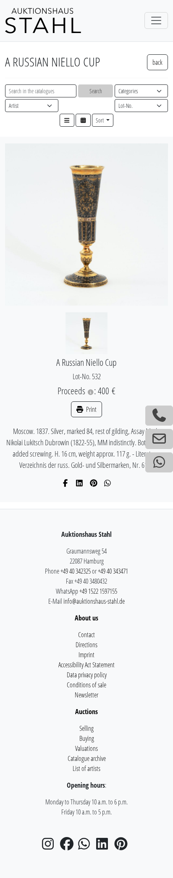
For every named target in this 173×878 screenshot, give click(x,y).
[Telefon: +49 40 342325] (159, 416)
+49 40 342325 (75, 571)
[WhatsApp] (108, 483)
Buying (86, 738)
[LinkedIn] (79, 483)
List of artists (86, 768)
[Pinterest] (94, 483)
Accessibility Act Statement (86, 664)
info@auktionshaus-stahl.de (94, 601)
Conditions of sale (86, 684)
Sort (100, 120)
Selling (86, 728)
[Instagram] (50, 846)
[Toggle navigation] (156, 20)
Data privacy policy (87, 674)
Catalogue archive (87, 758)
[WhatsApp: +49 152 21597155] (159, 462)
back (157, 62)
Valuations (86, 748)
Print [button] (91, 409)
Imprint (86, 654)
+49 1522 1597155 (98, 591)
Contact (86, 634)
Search (95, 91)
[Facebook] (66, 483)
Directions (86, 644)
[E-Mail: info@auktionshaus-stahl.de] (159, 439)
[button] (67, 120)
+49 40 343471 (113, 571)
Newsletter (86, 694)
